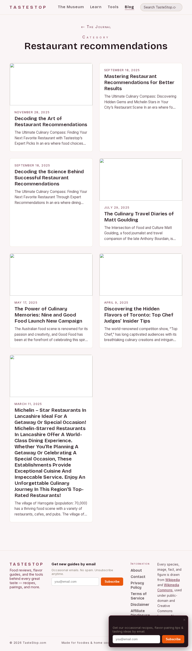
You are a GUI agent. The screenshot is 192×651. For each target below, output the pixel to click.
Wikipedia (172, 580)
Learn (96, 7)
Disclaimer (140, 604)
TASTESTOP (28, 7)
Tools (113, 7)
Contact (138, 576)
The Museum (71, 7)
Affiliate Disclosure (140, 613)
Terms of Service (139, 596)
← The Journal (96, 26)
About (136, 570)
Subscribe (112, 581)
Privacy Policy (137, 585)
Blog (129, 7)
